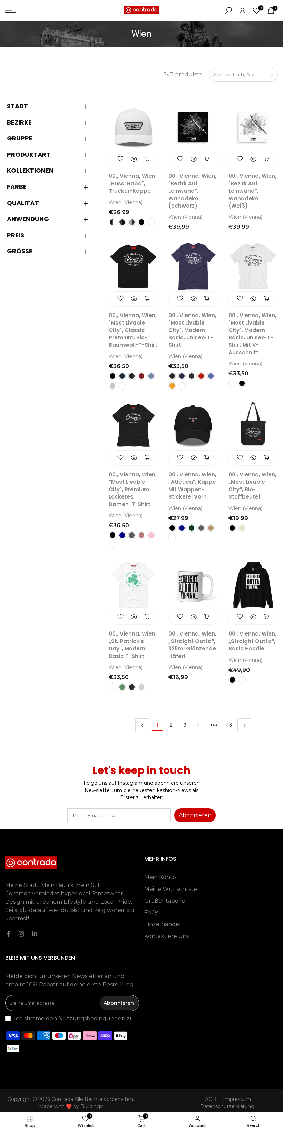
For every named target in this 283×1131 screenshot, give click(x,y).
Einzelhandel (162, 924)
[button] (52, 106)
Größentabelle (164, 900)
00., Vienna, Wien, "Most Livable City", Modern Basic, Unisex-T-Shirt (192, 330)
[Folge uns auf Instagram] (21, 934)
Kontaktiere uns (166, 936)
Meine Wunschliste (170, 889)
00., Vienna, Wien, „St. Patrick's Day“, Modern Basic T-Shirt (133, 644)
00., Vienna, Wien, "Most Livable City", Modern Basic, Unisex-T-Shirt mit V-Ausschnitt (252, 334)
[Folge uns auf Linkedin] (34, 934)
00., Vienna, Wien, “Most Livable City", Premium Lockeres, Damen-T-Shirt (133, 489)
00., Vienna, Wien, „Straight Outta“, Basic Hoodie (252, 641)
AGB (210, 1099)
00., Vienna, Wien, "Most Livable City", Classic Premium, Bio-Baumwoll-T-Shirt (133, 330)
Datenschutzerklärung (227, 1106)
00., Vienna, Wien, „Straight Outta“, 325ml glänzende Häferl (192, 644)
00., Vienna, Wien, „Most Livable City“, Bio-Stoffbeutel (252, 485)
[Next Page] (244, 725)
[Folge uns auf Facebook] (8, 934)
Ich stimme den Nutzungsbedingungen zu (74, 1018)
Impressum (237, 1099)
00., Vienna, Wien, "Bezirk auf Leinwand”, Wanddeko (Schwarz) (192, 190)
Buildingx (91, 1106)
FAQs (151, 912)
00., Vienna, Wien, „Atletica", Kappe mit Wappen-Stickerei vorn (192, 485)
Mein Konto (160, 877)
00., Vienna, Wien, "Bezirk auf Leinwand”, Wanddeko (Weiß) (252, 190)
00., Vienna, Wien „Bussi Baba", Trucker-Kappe (132, 183)
